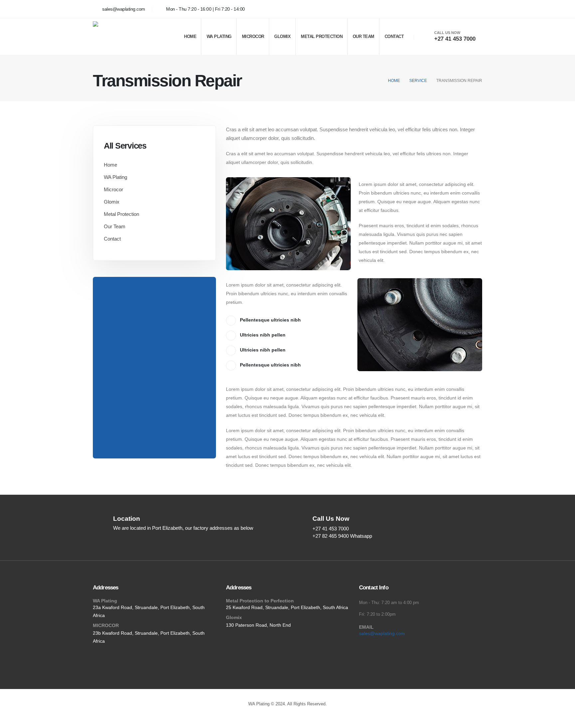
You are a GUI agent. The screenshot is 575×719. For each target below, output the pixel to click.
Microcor (253, 36)
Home (190, 36)
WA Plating (219, 36)
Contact (394, 36)
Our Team (363, 36)
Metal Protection (321, 36)
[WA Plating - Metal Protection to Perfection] (123, 36)
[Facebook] (475, 9)
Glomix (282, 36)
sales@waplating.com (382, 633)
